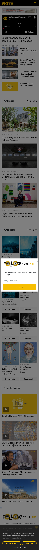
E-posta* (6, 275)
